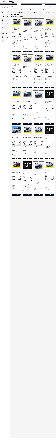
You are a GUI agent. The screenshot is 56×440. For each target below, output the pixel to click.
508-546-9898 (37, 1)
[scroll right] (53, 10)
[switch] (2, 7)
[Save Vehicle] (20, 27)
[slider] (1, 11)
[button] (3, 16)
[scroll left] (12, 10)
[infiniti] (4, 1)
